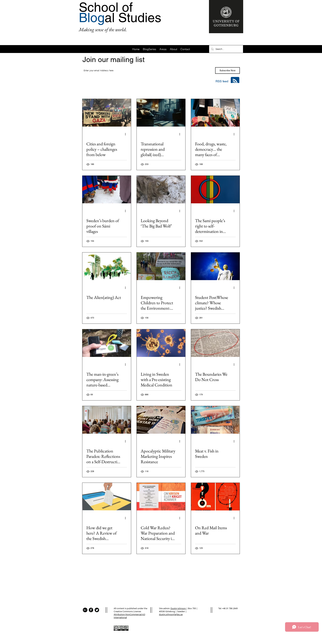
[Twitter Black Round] (97, 610)
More (215, 89)
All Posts (86, 89)
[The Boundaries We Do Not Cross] (215, 343)
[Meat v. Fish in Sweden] (215, 420)
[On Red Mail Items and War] (215, 496)
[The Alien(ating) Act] (106, 266)
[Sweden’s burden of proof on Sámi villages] (106, 189)
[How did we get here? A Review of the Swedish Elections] (106, 496)
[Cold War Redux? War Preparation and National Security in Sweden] (161, 496)
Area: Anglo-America (172, 89)
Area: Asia (122, 89)
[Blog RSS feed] (235, 81)
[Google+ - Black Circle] (85, 610)
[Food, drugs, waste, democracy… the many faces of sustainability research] (215, 113)
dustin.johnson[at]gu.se (171, 614)
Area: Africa (104, 89)
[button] (235, 90)
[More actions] (126, 134)
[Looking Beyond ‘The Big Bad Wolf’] (161, 189)
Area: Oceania (197, 89)
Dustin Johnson (178, 608)
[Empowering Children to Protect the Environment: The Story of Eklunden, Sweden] (161, 266)
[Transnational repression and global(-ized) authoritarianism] (161, 113)
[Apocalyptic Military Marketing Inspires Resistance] (161, 420)
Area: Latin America (144, 89)
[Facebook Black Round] (91, 610)
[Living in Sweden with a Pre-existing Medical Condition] (161, 343)
